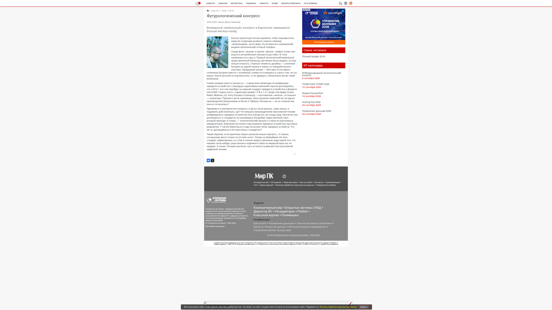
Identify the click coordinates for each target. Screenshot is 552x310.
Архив (275, 3)
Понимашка (290, 215)
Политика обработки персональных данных (294, 185)
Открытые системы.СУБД (303, 207)
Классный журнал (266, 215)
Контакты (319, 182)
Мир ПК (215, 11)
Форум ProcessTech (312, 93)
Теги (255, 185)
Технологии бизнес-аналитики (314, 223)
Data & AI (259, 226)
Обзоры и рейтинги (290, 3)
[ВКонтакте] (208, 160)
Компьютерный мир (268, 207)
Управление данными (281, 223)
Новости (210, 3)
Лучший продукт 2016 (313, 56)
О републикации (332, 182)
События (222, 3)
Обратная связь (290, 182)
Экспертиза (237, 3)
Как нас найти (306, 182)
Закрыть (363, 307)
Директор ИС (263, 211)
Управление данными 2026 (316, 111)
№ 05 (231, 11)
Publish (303, 211)
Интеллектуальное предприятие (307, 226)
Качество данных (276, 226)
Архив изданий (266, 185)
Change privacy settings (326, 185)
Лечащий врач (285, 211)
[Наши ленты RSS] (350, 3)
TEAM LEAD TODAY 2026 (315, 84)
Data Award (260, 223)
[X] (212, 160)
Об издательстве (261, 182)
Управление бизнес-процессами (272, 230)
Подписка (251, 3)
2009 (224, 11)
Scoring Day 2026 (311, 102)
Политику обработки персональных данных (338, 307)
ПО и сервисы (310, 3)
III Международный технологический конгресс (321, 74)
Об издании (276, 182)
